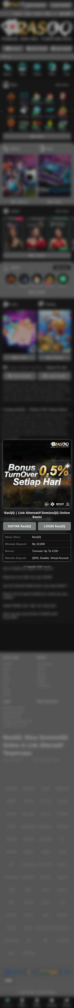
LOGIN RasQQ (54, 526)
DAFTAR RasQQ (19, 526)
